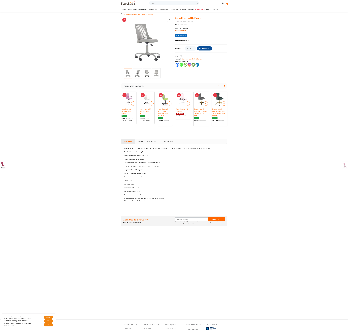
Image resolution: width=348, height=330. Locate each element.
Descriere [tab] (128, 141)
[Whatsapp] (181, 65)
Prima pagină (127, 14)
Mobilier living (132, 9)
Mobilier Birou (154, 9)
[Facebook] (177, 65)
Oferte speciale (200, 9)
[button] (169, 20)
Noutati (208, 9)
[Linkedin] (197, 65)
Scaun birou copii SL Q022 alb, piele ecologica (145, 111)
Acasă (124, 9)
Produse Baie (174, 9)
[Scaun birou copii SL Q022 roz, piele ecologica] (129, 99)
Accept (48, 317)
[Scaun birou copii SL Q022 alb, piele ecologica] (147, 99)
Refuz (48, 321)
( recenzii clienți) (188, 21)
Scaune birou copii (147, 14)
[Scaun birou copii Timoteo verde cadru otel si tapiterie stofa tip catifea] (219, 99)
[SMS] (185, 65)
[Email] (193, 65)
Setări (48, 325)
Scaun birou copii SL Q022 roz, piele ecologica (127, 111)
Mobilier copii (142, 9)
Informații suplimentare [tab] (148, 141)
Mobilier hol (164, 9)
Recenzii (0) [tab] (168, 141)
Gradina (191, 9)
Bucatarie (183, 9)
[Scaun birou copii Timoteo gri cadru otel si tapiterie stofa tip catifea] (201, 99)
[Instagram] (189, 65)
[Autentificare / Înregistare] (223, 3)
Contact (215, 9)
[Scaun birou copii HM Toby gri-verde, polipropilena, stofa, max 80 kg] (165, 99)
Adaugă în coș (205, 48)
